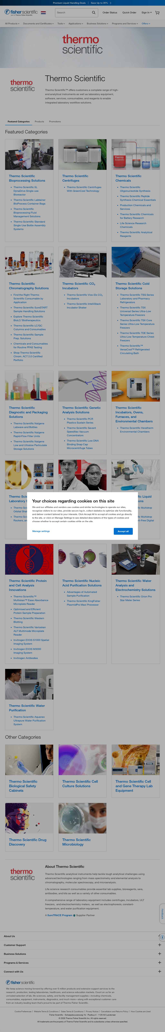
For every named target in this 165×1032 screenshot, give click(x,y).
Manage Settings (41, 531)
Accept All (123, 531)
